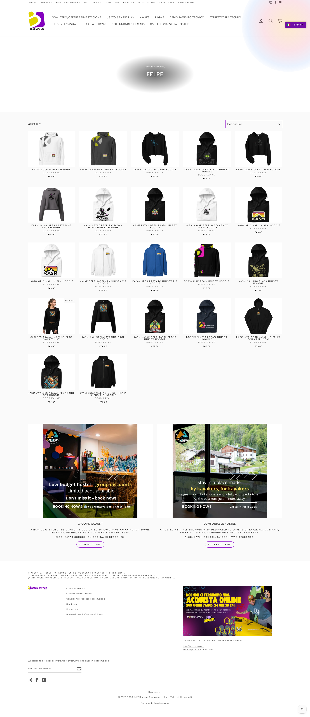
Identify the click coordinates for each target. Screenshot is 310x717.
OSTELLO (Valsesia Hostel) (169, 24)
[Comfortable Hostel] (219, 471)
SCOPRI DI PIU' (219, 544)
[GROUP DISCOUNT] (90, 471)
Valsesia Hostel (186, 2)
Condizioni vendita (76, 588)
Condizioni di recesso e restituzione (85, 599)
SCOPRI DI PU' (90, 544)
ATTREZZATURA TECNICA (226, 17)
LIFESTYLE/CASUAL (64, 24)
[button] (295, 25)
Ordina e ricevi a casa (76, 2)
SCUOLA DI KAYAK (94, 24)
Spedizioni (71, 604)
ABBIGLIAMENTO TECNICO (187, 17)
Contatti (32, 2)
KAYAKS (145, 17)
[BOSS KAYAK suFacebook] (37, 680)
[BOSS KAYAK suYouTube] (44, 680)
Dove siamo (46, 2)
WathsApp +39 (191, 649)
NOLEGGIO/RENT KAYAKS (128, 24)
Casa (147, 67)
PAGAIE (159, 17)
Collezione (158, 67)
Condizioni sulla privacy (79, 594)
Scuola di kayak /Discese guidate (156, 2)
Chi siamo (97, 2)
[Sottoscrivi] (79, 669)
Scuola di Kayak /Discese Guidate (84, 614)
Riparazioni (129, 2)
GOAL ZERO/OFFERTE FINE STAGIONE (76, 17)
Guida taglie (112, 2)
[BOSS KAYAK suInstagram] (30, 680)
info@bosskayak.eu (193, 646)
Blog (58, 2)
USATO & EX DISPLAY (120, 17)
